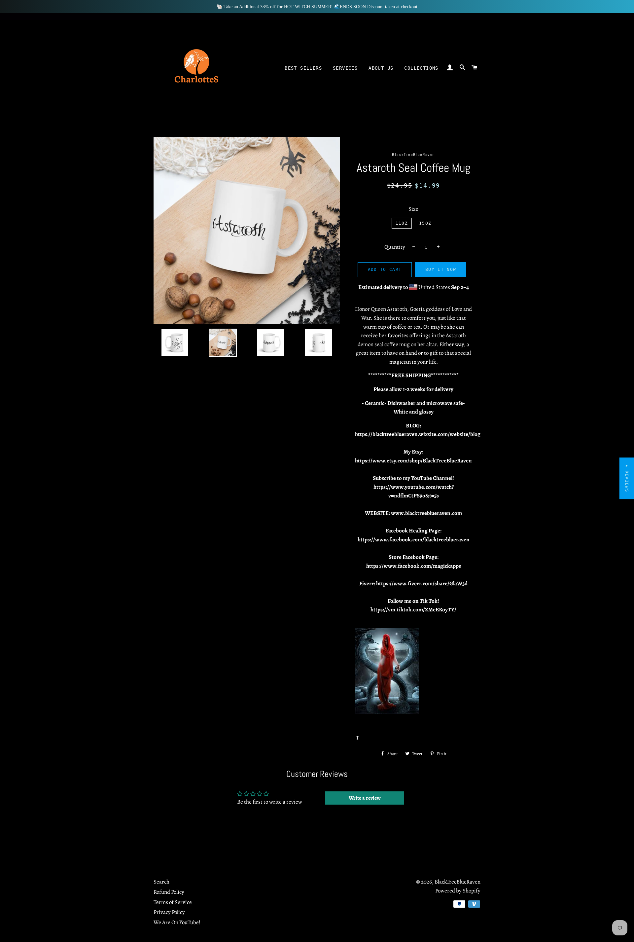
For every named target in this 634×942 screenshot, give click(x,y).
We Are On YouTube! (177, 922)
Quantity (394, 247)
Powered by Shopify (457, 890)
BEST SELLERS (303, 68)
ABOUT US (381, 68)
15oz (425, 223)
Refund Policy (169, 892)
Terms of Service (173, 902)
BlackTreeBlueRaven (457, 882)
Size (413, 209)
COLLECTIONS (421, 68)
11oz (402, 223)
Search (161, 882)
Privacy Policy (169, 912)
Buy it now (440, 269)
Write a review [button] (365, 798)
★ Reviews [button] (626, 478)
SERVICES (345, 68)
